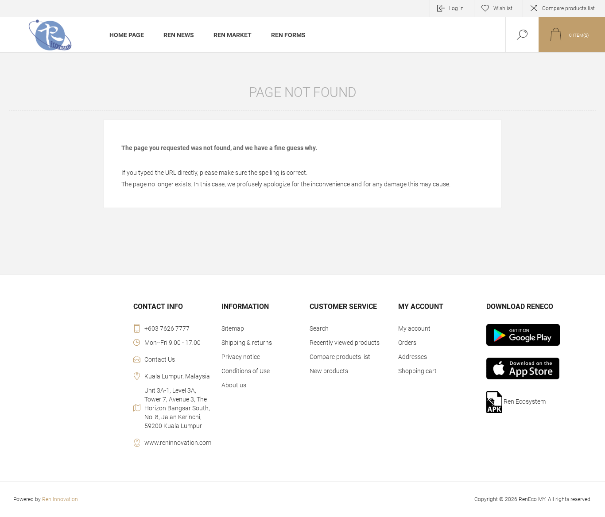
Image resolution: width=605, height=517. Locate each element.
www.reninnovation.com (177, 442)
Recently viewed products (345, 342)
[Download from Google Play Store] (526, 334)
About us (233, 385)
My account (414, 328)
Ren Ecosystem (524, 401)
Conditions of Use (245, 370)
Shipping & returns (246, 342)
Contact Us (159, 359)
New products (329, 370)
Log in (456, 8)
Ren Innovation (60, 499)
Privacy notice (240, 356)
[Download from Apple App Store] (526, 368)
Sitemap (232, 328)
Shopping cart (417, 370)
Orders (407, 342)
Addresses (412, 356)
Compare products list (568, 8)
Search (319, 328)
